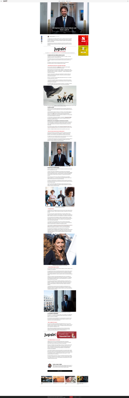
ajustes (64, 397)
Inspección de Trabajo (68, 117)
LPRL (53, 113)
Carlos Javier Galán (52, 36)
